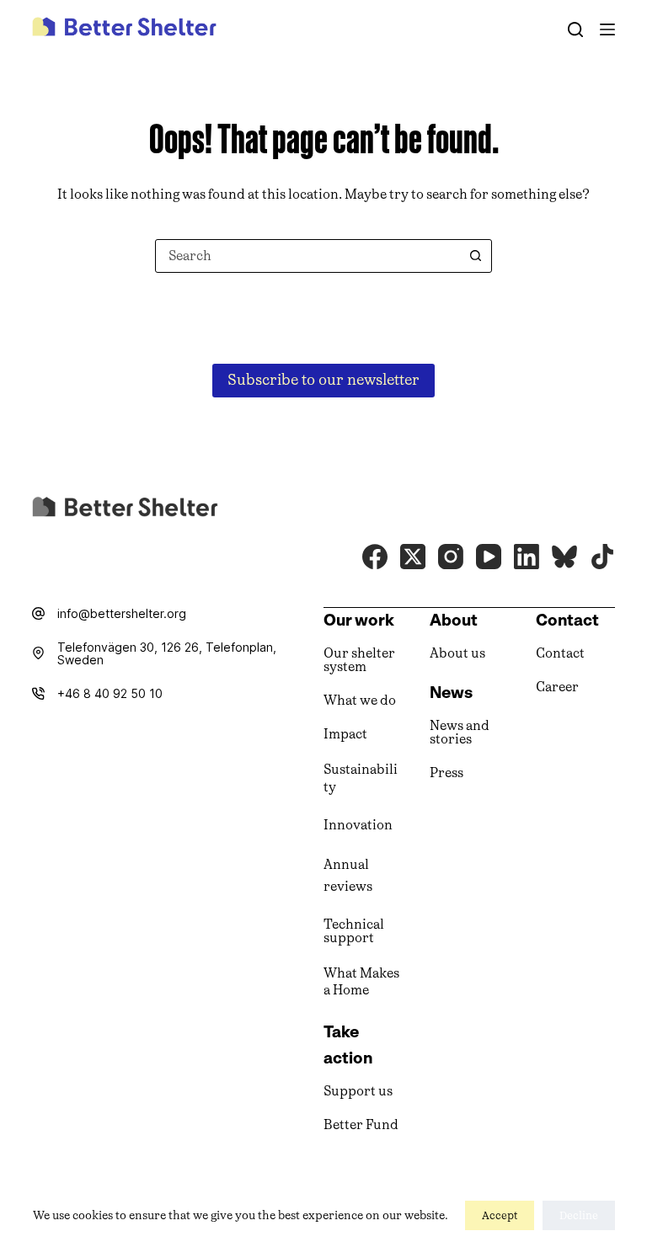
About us (457, 653)
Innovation (358, 825)
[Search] (575, 29)
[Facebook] (375, 556)
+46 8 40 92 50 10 (110, 693)
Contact (560, 653)
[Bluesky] (564, 556)
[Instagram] (450, 556)
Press (446, 773)
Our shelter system (359, 659)
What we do (360, 700)
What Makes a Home (361, 982)
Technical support (354, 931)
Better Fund (361, 1124)
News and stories (459, 732)
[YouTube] (488, 556)
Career (557, 687)
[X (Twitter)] (412, 556)
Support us (358, 1091)
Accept (499, 1215)
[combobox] (307, 256)
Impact (345, 734)
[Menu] (607, 29)
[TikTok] (602, 556)
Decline (578, 1215)
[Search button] (475, 256)
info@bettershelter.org (121, 613)
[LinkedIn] (526, 556)
